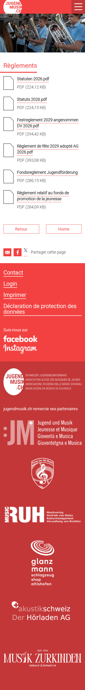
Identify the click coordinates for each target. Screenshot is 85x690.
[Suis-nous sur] (42, 339)
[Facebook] (18, 252)
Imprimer (14, 295)
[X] (25, 252)
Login (10, 284)
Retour (21, 229)
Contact (13, 273)
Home (63, 229)
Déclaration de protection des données (40, 309)
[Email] (7, 252)
